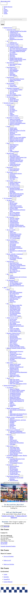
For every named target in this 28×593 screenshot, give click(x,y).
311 (7, 41)
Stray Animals (13, 323)
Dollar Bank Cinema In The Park (17, 130)
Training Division (14, 340)
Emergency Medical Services (13, 333)
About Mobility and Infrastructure (17, 409)
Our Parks (12, 106)
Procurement (10, 464)
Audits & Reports (14, 221)
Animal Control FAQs (15, 330)
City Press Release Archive (16, 283)
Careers (11, 275)
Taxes (11, 252)
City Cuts (12, 92)
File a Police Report (14, 293)
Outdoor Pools (13, 146)
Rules (11, 150)
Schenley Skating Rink (15, 182)
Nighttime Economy (14, 371)
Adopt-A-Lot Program (15, 119)
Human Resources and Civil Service (18, 277)
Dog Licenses (13, 244)
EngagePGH (7, 579)
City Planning (10, 387)
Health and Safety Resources (16, 351)
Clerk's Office (13, 232)
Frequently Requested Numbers (8, 546)
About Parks (9, 172)
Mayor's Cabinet (13, 203)
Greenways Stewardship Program (17, 123)
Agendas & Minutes (14, 256)
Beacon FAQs (13, 467)
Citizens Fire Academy (15, 310)
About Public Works (14, 447)
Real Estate (12, 249)
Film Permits (13, 192)
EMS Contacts (13, 342)
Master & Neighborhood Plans (17, 399)
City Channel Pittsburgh (15, 284)
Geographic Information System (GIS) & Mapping (17, 459)
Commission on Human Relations (17, 265)
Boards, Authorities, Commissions (15, 254)
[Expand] (14, 28)
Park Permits (10, 167)
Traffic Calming (13, 68)
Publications (12, 444)
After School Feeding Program (17, 79)
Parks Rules (12, 175)
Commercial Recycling (15, 34)
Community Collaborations (16, 431)
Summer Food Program (15, 80)
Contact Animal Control (15, 331)
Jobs (8, 274)
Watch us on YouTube (11, 564)
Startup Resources (14, 480)
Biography (12, 201)
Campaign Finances (14, 224)
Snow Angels (13, 93)
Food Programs (10, 77)
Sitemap (23, 587)
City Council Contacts (15, 238)
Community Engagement (15, 356)
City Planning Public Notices (16, 391)
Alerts (8, 378)
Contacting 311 (13, 42)
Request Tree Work (14, 99)
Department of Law (14, 262)
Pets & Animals (10, 83)
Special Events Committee (16, 195)
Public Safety (10, 362)
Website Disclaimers (8, 587)
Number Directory (14, 281)
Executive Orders (14, 208)
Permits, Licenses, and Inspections (15, 417)
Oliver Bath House (14, 144)
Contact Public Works (15, 448)
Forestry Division (14, 101)
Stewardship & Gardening (13, 117)
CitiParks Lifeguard (14, 151)
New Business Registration (16, 248)
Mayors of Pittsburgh (14, 213)
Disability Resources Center (16, 47)
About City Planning (14, 389)
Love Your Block (14, 91)
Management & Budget (15, 246)
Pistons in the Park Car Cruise (17, 138)
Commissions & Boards (15, 393)
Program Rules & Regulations (17, 442)
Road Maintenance (11, 67)
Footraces (12, 136)
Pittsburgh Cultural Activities (16, 140)
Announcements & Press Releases (18, 358)
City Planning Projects (15, 395)
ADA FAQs (12, 56)
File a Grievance (13, 54)
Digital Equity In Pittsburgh (13, 429)
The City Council (11, 229)
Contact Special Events (15, 164)
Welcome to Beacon (14, 466)
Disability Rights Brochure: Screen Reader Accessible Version (18, 60)
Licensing (12, 424)
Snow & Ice (12, 65)
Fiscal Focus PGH (14, 219)
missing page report (8, 516)
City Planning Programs (15, 394)
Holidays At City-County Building (18, 137)
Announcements (13, 241)
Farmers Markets (13, 129)
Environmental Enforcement (16, 39)
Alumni (11, 438)
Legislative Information (15, 235)
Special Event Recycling (15, 35)
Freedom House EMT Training (17, 346)
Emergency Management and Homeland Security (16, 367)
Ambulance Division (14, 334)
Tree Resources (10, 96)
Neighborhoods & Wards (15, 234)
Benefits (11, 437)
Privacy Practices (14, 344)
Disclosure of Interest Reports (17, 225)
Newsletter (12, 359)
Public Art (12, 403)
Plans (11, 412)
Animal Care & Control (12, 317)
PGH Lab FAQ (13, 440)
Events (8, 126)
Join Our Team (13, 355)
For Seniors (12, 109)
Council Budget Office (15, 236)
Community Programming (13, 88)
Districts (11, 231)
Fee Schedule (13, 245)
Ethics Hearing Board (15, 266)
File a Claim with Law (15, 271)
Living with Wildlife (14, 328)
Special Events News (15, 165)
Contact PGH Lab (14, 441)
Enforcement (13, 425)
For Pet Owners (13, 319)
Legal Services (10, 261)
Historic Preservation (14, 397)
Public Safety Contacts (15, 376)
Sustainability (13, 405)
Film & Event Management (13, 186)
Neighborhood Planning (15, 398)
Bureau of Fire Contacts (15, 315)
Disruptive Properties (14, 365)
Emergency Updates (14, 382)
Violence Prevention (14, 375)
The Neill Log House (15, 185)
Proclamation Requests (15, 215)
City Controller (10, 217)
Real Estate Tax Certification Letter (18, 250)
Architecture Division (15, 451)
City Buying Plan (14, 473)
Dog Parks (12, 111)
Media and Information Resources (18, 432)
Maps (11, 411)
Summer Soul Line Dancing (16, 141)
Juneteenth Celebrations (15, 158)
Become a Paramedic (14, 345)
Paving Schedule (13, 71)
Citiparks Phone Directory (16, 173)
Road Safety (12, 74)
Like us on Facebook (11, 556)
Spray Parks (12, 147)
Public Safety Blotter (14, 379)
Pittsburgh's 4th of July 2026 (16, 160)
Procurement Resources (15, 471)
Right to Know (13, 272)
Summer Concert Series (15, 134)
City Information (10, 280)
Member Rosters (13, 255)
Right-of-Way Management (16, 415)
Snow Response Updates (15, 64)
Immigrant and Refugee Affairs (14, 95)
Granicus (14, 591)
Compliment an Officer (15, 297)
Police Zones (13, 291)
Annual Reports (13, 314)
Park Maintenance (14, 177)
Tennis (11, 113)
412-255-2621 (4, 543)
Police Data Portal (14, 299)
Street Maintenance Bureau (16, 452)
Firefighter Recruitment (15, 307)
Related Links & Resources (16, 463)
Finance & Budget (11, 239)
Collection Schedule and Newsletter (18, 31)
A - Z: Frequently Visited (12, 44)
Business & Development (10, 385)
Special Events (10, 153)
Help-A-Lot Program (14, 124)
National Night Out (14, 369)
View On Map (4, 542)
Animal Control (13, 86)
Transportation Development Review (18, 414)
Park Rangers (13, 176)
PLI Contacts (13, 428)
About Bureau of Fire (15, 306)
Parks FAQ (12, 179)
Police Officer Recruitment (16, 292)
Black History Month (15, 156)
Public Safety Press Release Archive (18, 383)
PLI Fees (12, 426)
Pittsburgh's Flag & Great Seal (17, 285)
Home (11, 436)
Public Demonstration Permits (17, 193)
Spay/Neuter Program (15, 322)
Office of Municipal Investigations (18, 268)
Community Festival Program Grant (18, 157)
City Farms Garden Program (16, 120)
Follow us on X (9, 560)
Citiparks (9, 105)
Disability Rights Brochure (16, 58)
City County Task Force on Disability (18, 48)
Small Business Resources (13, 476)
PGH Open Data (13, 461)
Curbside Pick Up (14, 32)
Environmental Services (15, 450)
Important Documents (15, 188)
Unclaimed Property (14, 222)
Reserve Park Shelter (14, 168)
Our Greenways (13, 110)
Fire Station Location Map (16, 305)
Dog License (13, 85)
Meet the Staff (13, 352)
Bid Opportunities (14, 469)
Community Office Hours (16, 354)
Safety (5, 287)
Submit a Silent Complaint (16, 296)
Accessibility (17, 587)
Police (8, 289)
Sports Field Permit (14, 170)
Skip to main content (5, 1)
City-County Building (15, 212)
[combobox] (14, 19)
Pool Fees (12, 148)
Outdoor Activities (14, 115)
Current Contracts (14, 470)
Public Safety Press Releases (16, 381)
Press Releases (13, 204)
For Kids (12, 107)
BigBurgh (12, 81)
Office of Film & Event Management (18, 372)
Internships (12, 278)
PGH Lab (9, 434)
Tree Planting (13, 98)
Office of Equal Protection (16, 264)
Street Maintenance (14, 70)
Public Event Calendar (15, 196)
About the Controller (14, 218)
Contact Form (13, 360)
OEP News (12, 55)
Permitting (12, 422)
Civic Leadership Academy (16, 89)
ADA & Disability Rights (13, 45)
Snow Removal (10, 62)
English (14, 16)
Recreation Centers (14, 183)
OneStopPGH (13, 421)
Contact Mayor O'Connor (16, 205)
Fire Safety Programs (14, 311)
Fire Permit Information (15, 313)
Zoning (11, 406)
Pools (8, 143)
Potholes (12, 72)
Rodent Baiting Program (15, 324)
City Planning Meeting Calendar (17, 390)
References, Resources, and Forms (18, 420)
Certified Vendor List (14, 474)
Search (2, 483)
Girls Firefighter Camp (15, 309)
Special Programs (14, 337)
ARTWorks (12, 133)
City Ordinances (13, 269)
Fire (7, 303)
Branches (12, 300)
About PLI (12, 418)
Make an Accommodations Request (18, 50)
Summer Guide (13, 128)
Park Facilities (10, 180)
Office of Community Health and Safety (16, 348)
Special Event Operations (16, 338)
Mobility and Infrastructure (13, 408)
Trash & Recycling (11, 29)
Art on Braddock (14, 154)
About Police (13, 301)
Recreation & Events (8, 103)
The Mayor (9, 200)
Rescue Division (13, 336)
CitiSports (12, 114)
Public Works (10, 446)
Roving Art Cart (13, 132)
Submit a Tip (13, 295)
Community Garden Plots (16, 121)
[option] (15, 16)
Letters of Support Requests (16, 207)
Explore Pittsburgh (8, 581)
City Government (8, 198)
